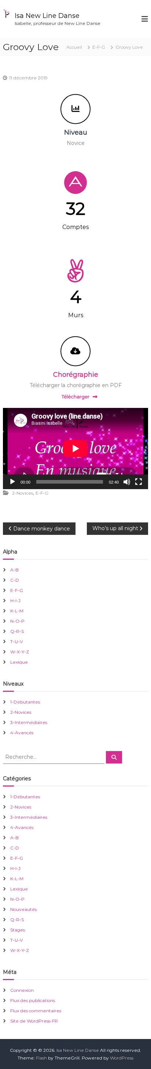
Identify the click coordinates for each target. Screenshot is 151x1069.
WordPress (121, 1058)
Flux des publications (32, 1000)
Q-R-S (17, 631)
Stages (17, 930)
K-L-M (16, 611)
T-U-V (16, 641)
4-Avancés (21, 732)
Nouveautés (23, 909)
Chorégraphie (75, 375)
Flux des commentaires (35, 1010)
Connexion (22, 990)
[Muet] (126, 481)
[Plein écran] (138, 481)
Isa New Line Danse (47, 16)
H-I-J (15, 600)
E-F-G (98, 47)
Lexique (19, 662)
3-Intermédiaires (28, 722)
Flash (41, 1058)
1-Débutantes (25, 702)
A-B (14, 570)
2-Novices (22, 493)
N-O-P (17, 621)
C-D (14, 580)
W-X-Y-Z (19, 651)
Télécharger (75, 397)
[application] (75, 448)
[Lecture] (12, 481)
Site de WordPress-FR (34, 1021)
